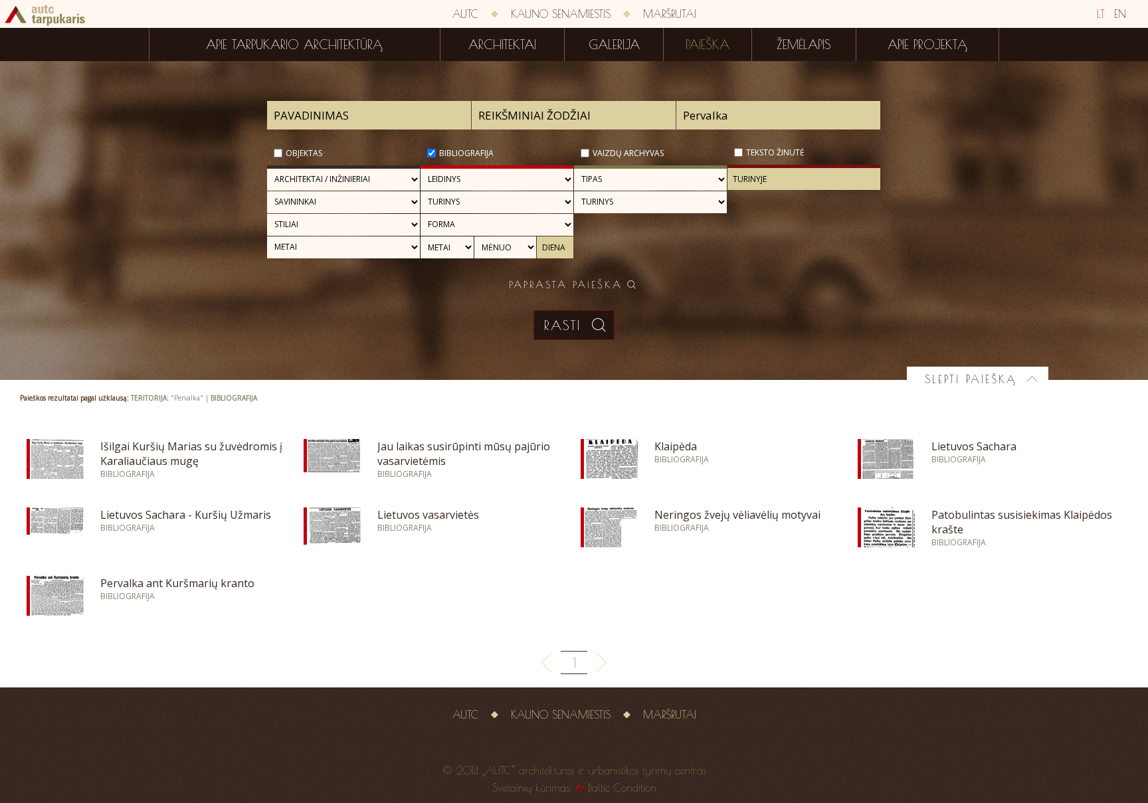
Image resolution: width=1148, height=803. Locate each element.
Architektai (502, 44)
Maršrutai (669, 14)
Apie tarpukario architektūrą (294, 44)
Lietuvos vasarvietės (428, 514)
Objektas (304, 153)
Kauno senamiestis (561, 14)
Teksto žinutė (775, 152)
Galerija (614, 44)
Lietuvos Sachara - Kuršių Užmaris (185, 514)
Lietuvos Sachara (973, 446)
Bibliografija (466, 153)
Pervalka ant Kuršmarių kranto (177, 583)
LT (1101, 14)
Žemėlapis (804, 44)
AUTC (465, 14)
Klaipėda (675, 446)
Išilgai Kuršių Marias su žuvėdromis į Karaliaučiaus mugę (191, 453)
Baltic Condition (622, 788)
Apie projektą (927, 44)
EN (1120, 14)
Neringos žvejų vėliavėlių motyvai (737, 514)
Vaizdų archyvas (628, 153)
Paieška (707, 44)
